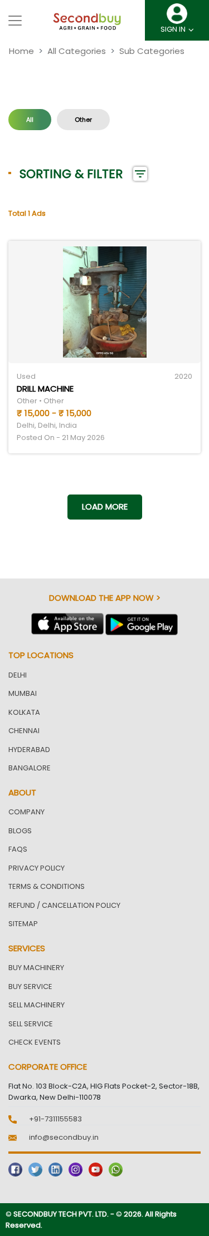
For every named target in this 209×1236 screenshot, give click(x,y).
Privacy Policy (36, 868)
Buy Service (30, 986)
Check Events (34, 1042)
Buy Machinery (36, 967)
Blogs (20, 830)
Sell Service (30, 1024)
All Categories (76, 51)
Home (21, 51)
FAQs (17, 849)
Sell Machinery (36, 1005)
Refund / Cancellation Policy (64, 905)
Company (26, 812)
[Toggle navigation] (15, 20)
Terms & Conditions (46, 886)
